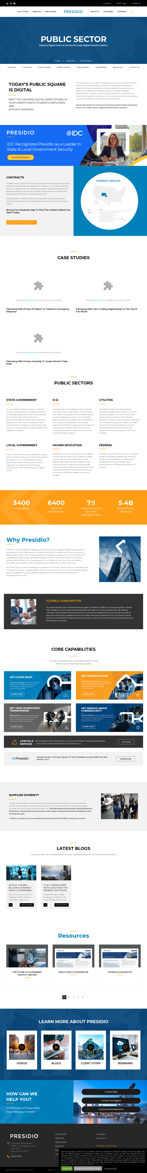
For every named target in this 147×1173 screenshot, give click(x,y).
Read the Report (20, 157)
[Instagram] (11, 3)
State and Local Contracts (21, 222)
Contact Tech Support (111, 1100)
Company (121, 12)
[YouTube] (14, 3)
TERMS (50, 1170)
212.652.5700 (16, 1156)
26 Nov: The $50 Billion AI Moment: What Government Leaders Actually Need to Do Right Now (21, 888)
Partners (108, 12)
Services (37, 12)
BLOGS (56, 1063)
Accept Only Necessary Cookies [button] (87, 1168)
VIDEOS (22, 1063)
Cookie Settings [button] (110, 1168)
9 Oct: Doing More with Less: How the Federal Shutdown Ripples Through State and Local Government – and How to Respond (56, 888)
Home (57, 61)
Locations (107, 3)
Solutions (22, 12)
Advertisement (29, 300)
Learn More (125, 759)
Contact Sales (111, 1092)
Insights (95, 12)
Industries (50, 12)
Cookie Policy (99, 1164)
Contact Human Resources (111, 1109)
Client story (91, 1063)
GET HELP (126, 742)
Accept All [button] (67, 1168)
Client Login (121, 3)
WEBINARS (125, 1063)
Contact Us (136, 3)
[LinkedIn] (7, 3)
